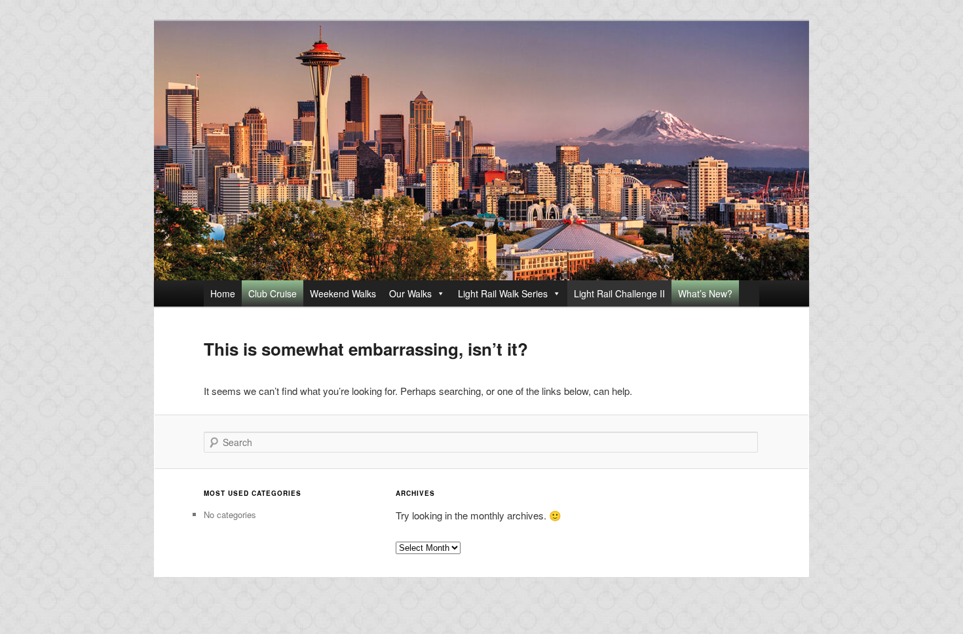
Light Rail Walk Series (503, 293)
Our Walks (410, 293)
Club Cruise (272, 293)
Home (222, 293)
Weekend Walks (343, 293)
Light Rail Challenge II (619, 293)
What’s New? (705, 293)
